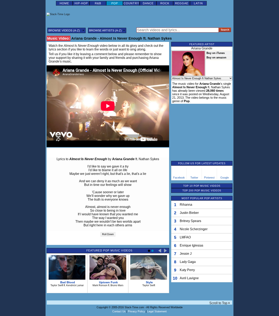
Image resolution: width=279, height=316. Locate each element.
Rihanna (186, 204)
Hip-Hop (81, 3)
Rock (164, 3)
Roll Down (108, 234)
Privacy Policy (136, 311)
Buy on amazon (216, 57)
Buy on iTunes (215, 53)
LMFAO (185, 237)
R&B (98, 3)
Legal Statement (157, 311)
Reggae (181, 3)
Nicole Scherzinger (194, 229)
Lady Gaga (188, 262)
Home (64, 3)
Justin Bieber (189, 212)
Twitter (194, 177)
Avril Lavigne (189, 278)
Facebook (179, 177)
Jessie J (186, 253)
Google (224, 177)
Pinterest (209, 177)
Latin (198, 3)
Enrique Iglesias (191, 245)
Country (131, 3)
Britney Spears (190, 221)
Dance (148, 3)
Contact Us (119, 311)
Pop (114, 3)
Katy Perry (187, 270)
